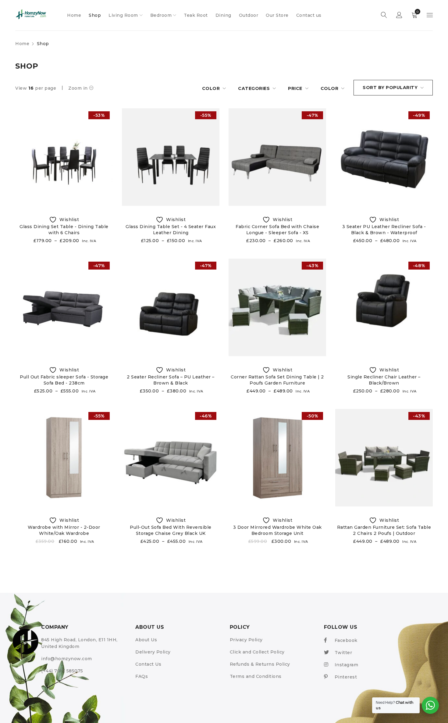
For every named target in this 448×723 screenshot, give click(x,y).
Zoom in (78, 88)
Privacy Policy (246, 639)
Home (22, 43)
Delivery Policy (153, 652)
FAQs (141, 676)
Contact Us (148, 664)
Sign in (399, 15)
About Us (146, 639)
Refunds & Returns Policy (260, 664)
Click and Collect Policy (257, 652)
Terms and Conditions (256, 676)
